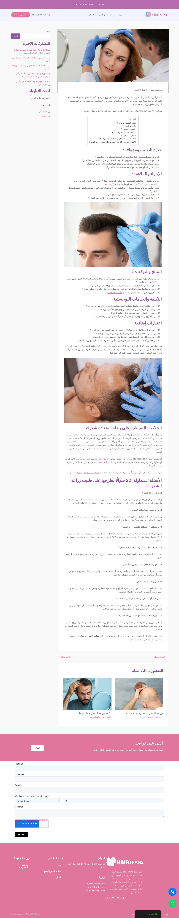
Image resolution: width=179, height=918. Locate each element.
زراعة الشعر (148, 97)
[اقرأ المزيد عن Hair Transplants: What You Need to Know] (139, 693)
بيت (120, 14)
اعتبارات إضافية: (129, 135)
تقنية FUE (143, 184)
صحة (109, 516)
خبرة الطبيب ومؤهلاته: (127, 123)
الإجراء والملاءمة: (129, 126)
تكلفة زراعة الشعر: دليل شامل (95, 713)
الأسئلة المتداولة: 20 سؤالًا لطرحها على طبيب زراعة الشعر (113, 142)
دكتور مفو (98, 458)
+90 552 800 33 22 (39, 14)
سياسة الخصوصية (23, 866)
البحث (47, 31)
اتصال (91, 14)
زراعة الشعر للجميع (106, 14)
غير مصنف (45, 116)
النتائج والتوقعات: (129, 129)
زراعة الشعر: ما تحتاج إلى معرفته (144, 713)
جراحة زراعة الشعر (115, 292)
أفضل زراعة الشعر (91, 472)
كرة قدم (109, 184)
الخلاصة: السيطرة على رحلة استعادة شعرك (119, 139)
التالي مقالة (64, 657)
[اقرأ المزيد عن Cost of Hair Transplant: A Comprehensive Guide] (87, 693)
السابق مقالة (161, 657)
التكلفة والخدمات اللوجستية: (125, 132)
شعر (116, 97)
